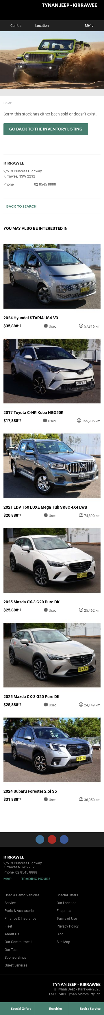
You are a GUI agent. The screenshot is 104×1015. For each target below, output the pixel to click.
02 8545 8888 (45, 184)
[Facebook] (2, 102)
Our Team (12, 950)
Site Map (63, 942)
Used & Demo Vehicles (22, 895)
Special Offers (67, 895)
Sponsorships (15, 958)
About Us (12, 934)
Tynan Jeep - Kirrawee (69, 5)
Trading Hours (36, 878)
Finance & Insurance (20, 919)
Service (10, 903)
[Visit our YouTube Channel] (52, 839)
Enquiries (64, 911)
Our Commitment (18, 942)
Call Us (15, 26)
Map (7, 878)
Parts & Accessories (20, 911)
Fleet (8, 926)
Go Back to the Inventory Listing (45, 128)
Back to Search (21, 206)
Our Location (67, 903)
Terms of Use (67, 919)
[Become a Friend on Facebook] (64, 839)
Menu (89, 25)
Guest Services (16, 965)
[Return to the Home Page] (14, 990)
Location (42, 26)
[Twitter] (7, 102)
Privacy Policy (68, 926)
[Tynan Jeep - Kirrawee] (18, 10)
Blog (60, 934)
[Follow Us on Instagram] (40, 839)
